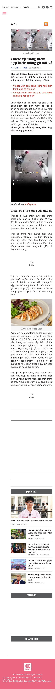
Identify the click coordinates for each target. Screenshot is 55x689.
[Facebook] (47, 7)
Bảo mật (37, 678)
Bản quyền (6, 679)
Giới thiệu (6, 7)
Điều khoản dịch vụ (24, 678)
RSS (13, 678)
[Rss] (43, 7)
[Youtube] (51, 7)
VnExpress (30, 204)
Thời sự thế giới (33, 555)
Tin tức (26, 7)
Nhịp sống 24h (16, 7)
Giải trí (14, 24)
